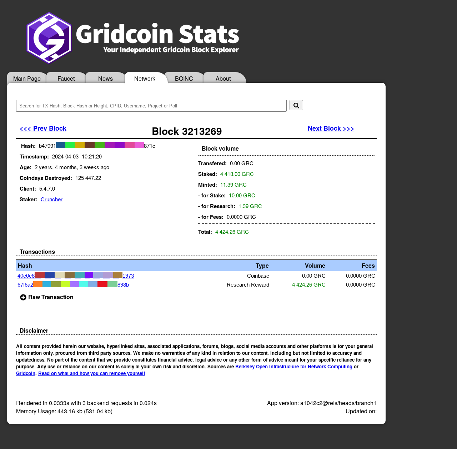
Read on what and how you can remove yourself (91, 373)
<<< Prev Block (43, 128)
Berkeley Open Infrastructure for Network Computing (293, 366)
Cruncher (51, 199)
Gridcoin (25, 373)
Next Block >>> (331, 128)
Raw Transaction (50, 297)
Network (144, 78)
